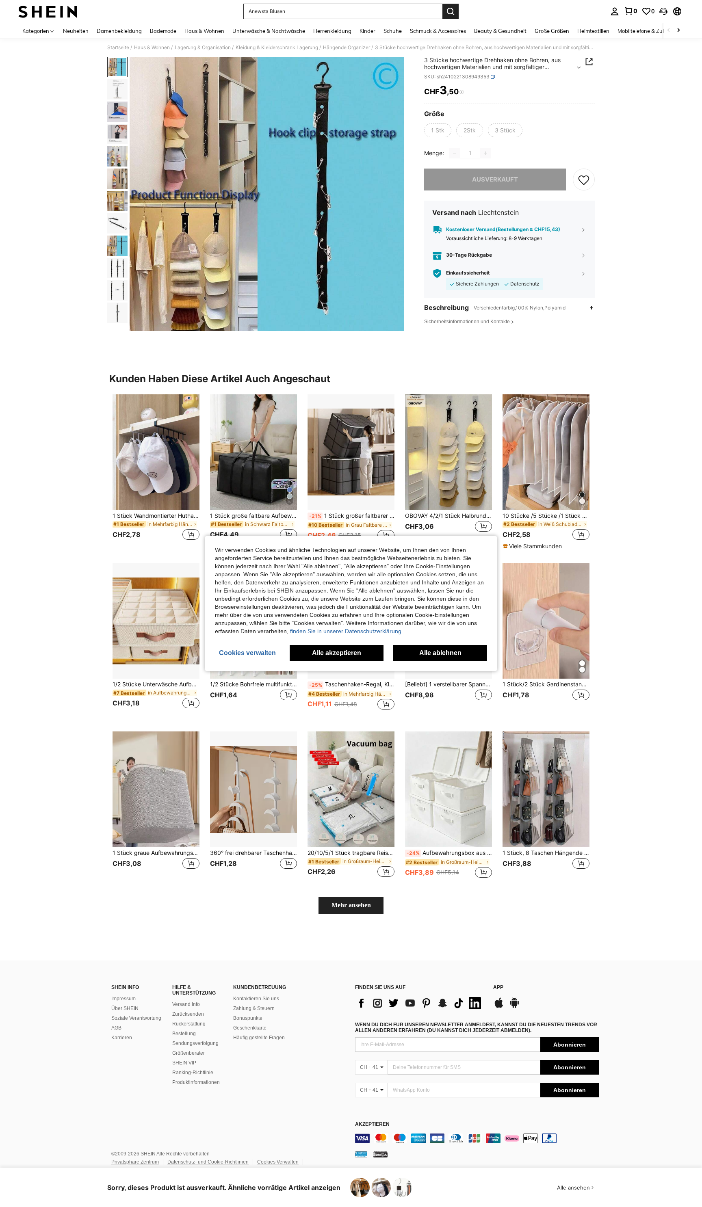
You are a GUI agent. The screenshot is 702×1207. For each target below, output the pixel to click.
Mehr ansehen (351, 905)
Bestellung (184, 1033)
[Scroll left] (669, 31)
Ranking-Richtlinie (192, 1072)
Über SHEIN (125, 1008)
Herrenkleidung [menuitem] (332, 31)
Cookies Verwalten (278, 1162)
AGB (116, 1028)
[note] (533, 546)
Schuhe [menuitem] (393, 31)
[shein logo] (47, 11)
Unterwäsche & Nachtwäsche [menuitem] (268, 31)
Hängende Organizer (346, 47)
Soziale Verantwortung (136, 1018)
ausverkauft (495, 179)
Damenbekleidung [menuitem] (119, 31)
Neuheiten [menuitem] (76, 31)
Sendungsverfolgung (195, 1043)
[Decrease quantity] (454, 153)
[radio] (437, 130)
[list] (420, 1003)
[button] (663, 11)
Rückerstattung (189, 1024)
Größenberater (188, 1053)
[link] (630, 11)
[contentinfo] (477, 1138)
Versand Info (186, 1004)
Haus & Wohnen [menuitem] (204, 31)
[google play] (514, 1007)
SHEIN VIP (184, 1063)
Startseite (118, 47)
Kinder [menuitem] (367, 31)
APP (498, 987)
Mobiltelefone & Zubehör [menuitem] (647, 31)
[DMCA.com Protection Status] (380, 1154)
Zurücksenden (188, 1014)
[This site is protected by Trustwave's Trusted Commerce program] (361, 1154)
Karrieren (121, 1037)
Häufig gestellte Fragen (259, 1037)
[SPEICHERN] (584, 179)
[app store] (499, 1007)
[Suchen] (450, 11)
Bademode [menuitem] (163, 31)
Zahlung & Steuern (254, 1008)
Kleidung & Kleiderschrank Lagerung (277, 47)
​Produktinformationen (196, 1082)
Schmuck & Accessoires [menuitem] (438, 31)
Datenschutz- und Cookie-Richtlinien (208, 1162)
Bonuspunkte (247, 1018)
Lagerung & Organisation (203, 47)
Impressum (123, 999)
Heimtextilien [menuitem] (593, 31)
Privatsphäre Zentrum (135, 1162)
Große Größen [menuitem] (552, 31)
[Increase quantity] (485, 153)
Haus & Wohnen (152, 47)
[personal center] (615, 11)
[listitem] (156, 472)
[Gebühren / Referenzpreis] (461, 92)
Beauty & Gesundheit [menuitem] (500, 31)
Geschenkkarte (249, 1028)
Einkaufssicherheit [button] (468, 273)
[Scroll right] (678, 31)
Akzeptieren (372, 1124)
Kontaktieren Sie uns (256, 999)
